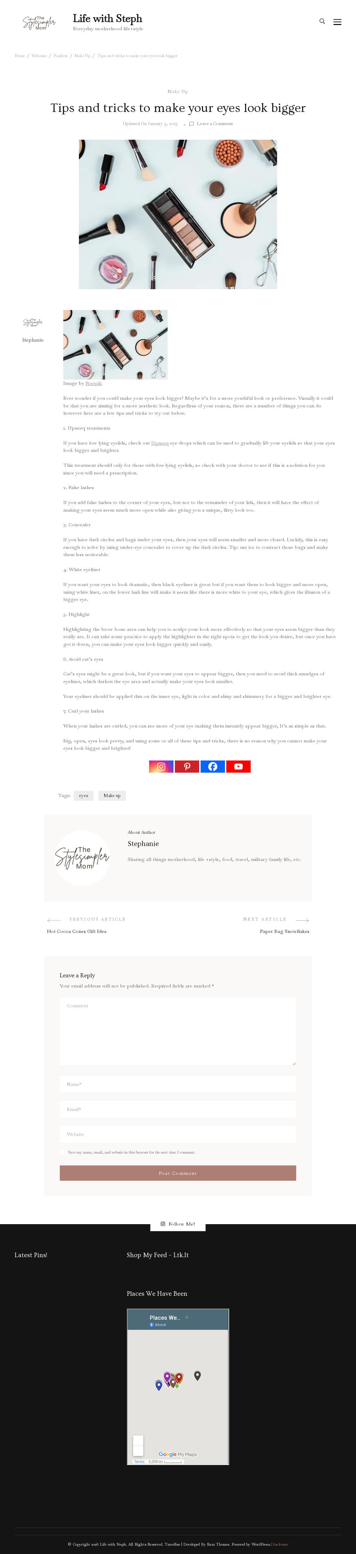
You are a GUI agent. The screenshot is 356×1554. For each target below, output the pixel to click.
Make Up (178, 91)
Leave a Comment (215, 124)
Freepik (94, 383)
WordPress (261, 1544)
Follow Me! (182, 1224)
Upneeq (160, 443)
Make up (112, 795)
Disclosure (279, 1544)
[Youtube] (238, 766)
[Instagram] (161, 766)
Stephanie (32, 340)
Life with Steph (107, 18)
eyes (83, 795)
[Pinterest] (187, 766)
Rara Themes (218, 1544)
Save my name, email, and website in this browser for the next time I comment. (131, 1152)
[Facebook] (213, 766)
